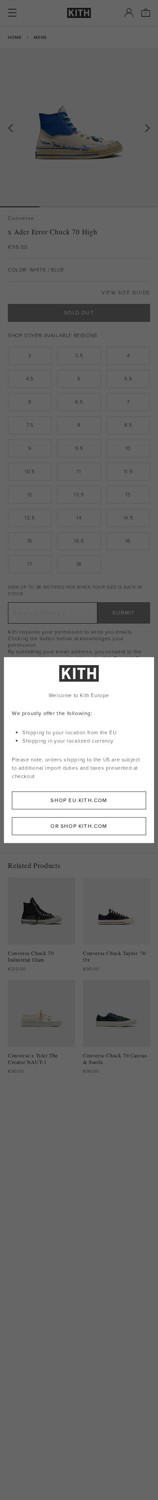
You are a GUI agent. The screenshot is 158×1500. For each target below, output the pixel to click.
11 (79, 471)
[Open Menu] (12, 12)
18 (79, 564)
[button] (59, 206)
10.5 (30, 471)
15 (29, 541)
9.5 (79, 448)
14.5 (128, 518)
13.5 (30, 518)
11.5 (128, 471)
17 (29, 564)
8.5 (128, 425)
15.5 (79, 541)
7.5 (30, 425)
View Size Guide (125, 293)
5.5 (128, 379)
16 (128, 541)
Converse (21, 218)
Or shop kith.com (78, 826)
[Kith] (79, 13)
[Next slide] (147, 128)
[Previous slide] (10, 128)
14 (78, 518)
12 (29, 495)
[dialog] (79, 750)
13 (128, 495)
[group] (79, 127)
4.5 (30, 379)
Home (15, 37)
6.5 (79, 402)
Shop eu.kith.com (78, 800)
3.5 (79, 355)
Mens (40, 37)
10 (128, 448)
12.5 (79, 495)
